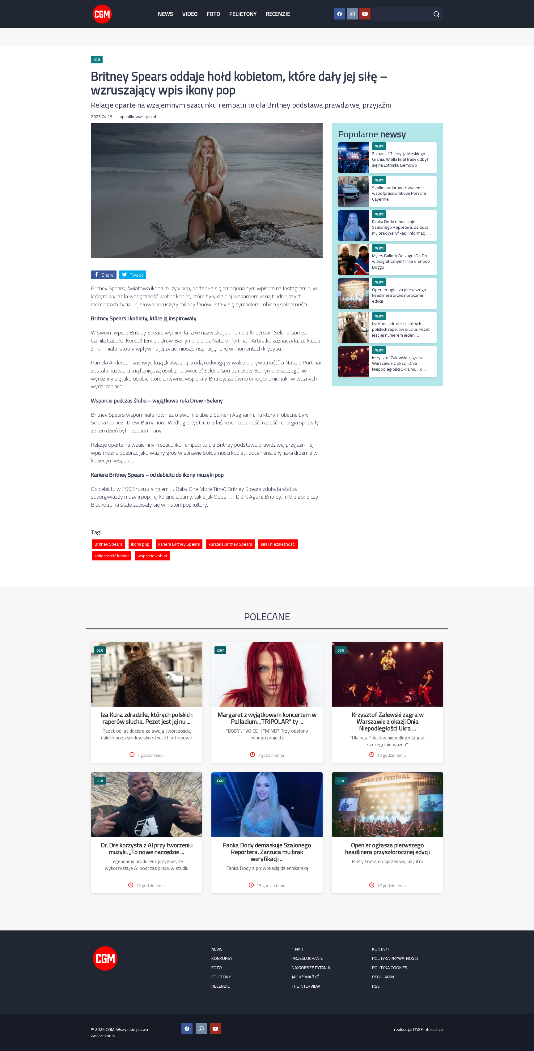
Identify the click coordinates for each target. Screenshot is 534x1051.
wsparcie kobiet (152, 556)
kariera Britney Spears (179, 544)
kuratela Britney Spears (230, 544)
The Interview (306, 986)
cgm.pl (150, 117)
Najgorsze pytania (311, 968)
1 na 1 (298, 949)
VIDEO (189, 14)
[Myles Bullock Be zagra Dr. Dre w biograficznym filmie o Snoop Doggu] (353, 247)
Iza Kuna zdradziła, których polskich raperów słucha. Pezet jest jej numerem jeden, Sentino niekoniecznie (401, 332)
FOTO (213, 14)
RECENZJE (278, 14)
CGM (99, 650)
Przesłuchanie (307, 958)
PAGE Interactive (428, 1029)
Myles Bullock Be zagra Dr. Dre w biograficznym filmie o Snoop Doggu (401, 261)
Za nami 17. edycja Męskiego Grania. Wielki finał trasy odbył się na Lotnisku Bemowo (400, 159)
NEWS (165, 14)
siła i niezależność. (278, 544)
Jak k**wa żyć (305, 977)
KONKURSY (221, 958)
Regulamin (383, 977)
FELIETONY (242, 14)
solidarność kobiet (112, 556)
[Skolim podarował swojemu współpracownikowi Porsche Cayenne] (353, 179)
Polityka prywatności (395, 958)
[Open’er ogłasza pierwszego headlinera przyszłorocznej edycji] (353, 281)
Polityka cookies (389, 968)
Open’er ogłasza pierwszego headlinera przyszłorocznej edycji (399, 295)
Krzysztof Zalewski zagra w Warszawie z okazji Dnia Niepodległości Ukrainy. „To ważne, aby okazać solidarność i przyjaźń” (401, 369)
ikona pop (140, 544)
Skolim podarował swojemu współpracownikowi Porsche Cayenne (399, 193)
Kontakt (380, 949)
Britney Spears (108, 544)
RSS (376, 986)
